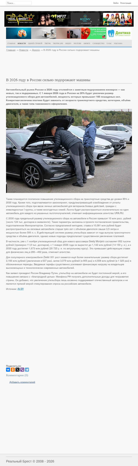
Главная (10, 49)
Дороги (36, 49)
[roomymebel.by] (85, 24)
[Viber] (22, 370)
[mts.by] (18, 38)
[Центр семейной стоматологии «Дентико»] (118, 38)
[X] (17, 370)
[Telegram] (27, 370)
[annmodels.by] (117, 24)
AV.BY (21, 288)
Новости (23, 49)
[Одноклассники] (13, 370)
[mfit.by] (52, 24)
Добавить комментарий (22, 382)
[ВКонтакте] (8, 370)
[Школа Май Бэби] (93, 38)
